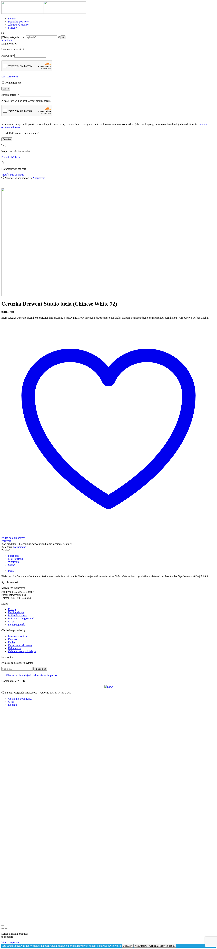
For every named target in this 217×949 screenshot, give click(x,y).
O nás (11, 621)
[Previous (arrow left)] (2, 928)
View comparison (10, 942)
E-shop (12, 609)
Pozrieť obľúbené (10, 157)
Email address (10, 94)
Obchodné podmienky (20, 698)
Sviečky (12, 27)
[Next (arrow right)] (6, 928)
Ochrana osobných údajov (22, 651)
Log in (6, 88)
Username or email (12, 49)
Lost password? (9, 76)
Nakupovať (39, 178)
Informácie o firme (18, 636)
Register (7, 139)
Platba (11, 642)
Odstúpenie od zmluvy (20, 645)
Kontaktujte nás (16, 624)
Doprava (12, 639)
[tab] (11, 570)
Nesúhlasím (141, 946)
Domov (12, 18)
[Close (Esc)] (2, 925)
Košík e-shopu (16, 612)
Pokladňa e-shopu (17, 615)
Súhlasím (127, 946)
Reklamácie (14, 648)
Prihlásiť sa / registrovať (21, 618)
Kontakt (12, 704)
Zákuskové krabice (18, 24)
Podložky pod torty (18, 21)
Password (7, 55)
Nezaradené (19, 547)
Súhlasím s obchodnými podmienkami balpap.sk (31, 675)
